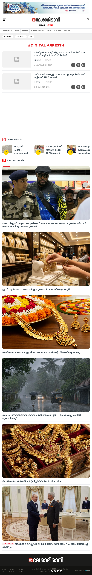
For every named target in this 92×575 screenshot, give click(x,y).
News (17, 31)
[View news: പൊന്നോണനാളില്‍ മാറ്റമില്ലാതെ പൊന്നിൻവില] (46, 451)
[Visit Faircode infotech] (87, 570)
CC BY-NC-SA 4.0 (43, 571)
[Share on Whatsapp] (83, 65)
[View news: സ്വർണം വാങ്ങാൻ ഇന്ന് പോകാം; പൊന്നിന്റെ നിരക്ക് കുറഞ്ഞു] (46, 322)
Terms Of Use (11, 570)
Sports (25, 31)
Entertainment (37, 31)
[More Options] (88, 65)
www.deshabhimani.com (41, 569)
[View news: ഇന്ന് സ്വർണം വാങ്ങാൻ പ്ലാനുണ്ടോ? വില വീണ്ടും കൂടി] (46, 259)
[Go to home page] (46, 19)
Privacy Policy (21, 570)
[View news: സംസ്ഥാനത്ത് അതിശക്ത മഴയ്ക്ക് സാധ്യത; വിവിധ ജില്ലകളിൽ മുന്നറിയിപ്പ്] (46, 385)
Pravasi (67, 31)
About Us (4, 570)
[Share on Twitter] (78, 65)
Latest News (6, 31)
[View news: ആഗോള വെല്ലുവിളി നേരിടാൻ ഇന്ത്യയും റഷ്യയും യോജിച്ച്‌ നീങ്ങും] (46, 513)
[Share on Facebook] (73, 65)
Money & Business (53, 31)
